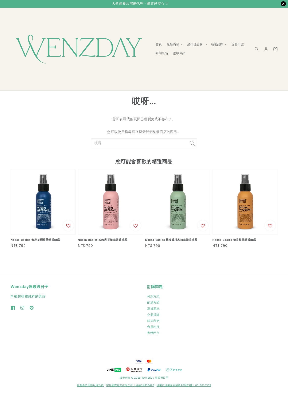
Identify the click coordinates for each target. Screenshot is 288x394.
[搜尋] (192, 143)
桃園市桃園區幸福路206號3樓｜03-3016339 (184, 385)
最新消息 (173, 45)
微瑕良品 (179, 53)
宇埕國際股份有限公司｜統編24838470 (130, 385)
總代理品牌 (195, 45)
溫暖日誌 (237, 45)
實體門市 (153, 333)
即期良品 (162, 53)
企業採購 (153, 315)
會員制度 (153, 327)
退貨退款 (153, 309)
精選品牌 (217, 45)
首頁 (159, 45)
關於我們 (153, 321)
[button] (256, 49)
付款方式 (153, 297)
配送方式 (153, 303)
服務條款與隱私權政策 (90, 385)
